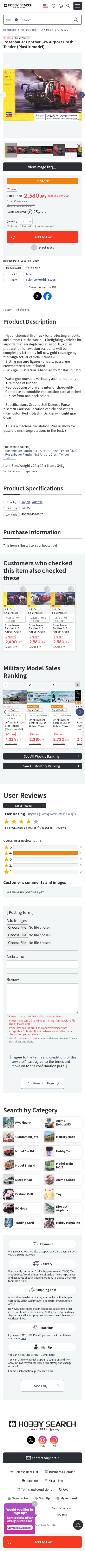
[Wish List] (53, 5)
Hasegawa (33, 267)
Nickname (15, 956)
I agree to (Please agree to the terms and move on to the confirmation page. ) (44, 1061)
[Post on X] (37, 296)
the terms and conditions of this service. (44, 1059)
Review (13, 979)
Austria (37, 502)
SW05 (52, 279)
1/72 (29, 273)
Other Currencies (17, 201)
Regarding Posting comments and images (52, 814)
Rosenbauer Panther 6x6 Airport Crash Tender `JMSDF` (36, 456)
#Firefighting (22, 309)
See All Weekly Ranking (41, 756)
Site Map (62, 1515)
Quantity (12, 221)
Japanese (30, 471)
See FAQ (40, 1385)
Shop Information (62, 1508)
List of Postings (23, 805)
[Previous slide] (3, 95)
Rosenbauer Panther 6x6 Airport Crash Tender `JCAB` (42, 451)
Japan (25, 502)
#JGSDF (7, 309)
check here (70, 1277)
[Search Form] (68, 6)
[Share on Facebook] (47, 296)
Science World (36, 279)
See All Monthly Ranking (41, 765)
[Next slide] (82, 95)
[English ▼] (45, 5)
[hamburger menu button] (77, 6)
